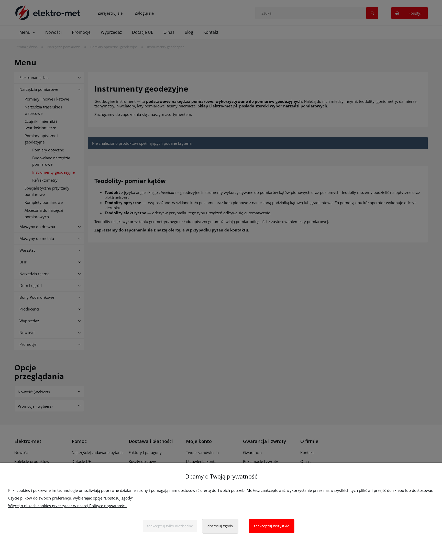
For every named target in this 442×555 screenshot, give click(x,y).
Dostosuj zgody (220, 526)
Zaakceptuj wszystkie (271, 526)
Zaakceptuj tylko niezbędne (170, 526)
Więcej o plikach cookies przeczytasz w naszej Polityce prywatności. (67, 505)
